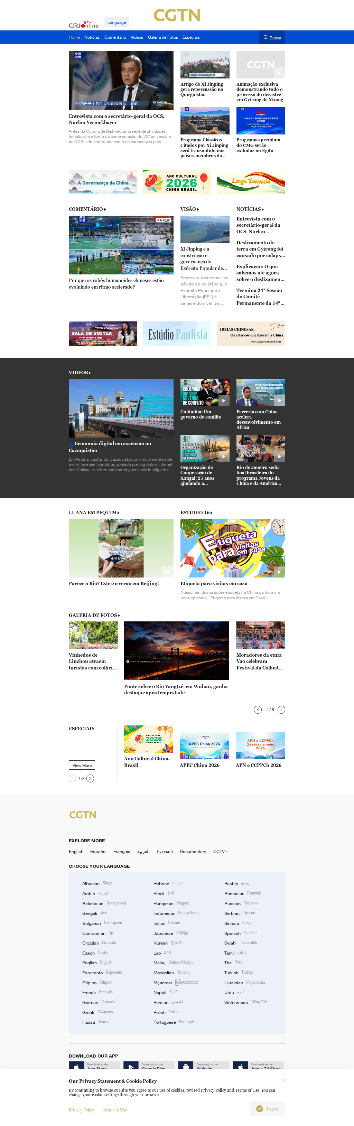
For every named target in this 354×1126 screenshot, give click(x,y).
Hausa (95, 1022)
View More (82, 765)
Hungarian (171, 903)
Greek (97, 1012)
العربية (143, 851)
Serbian (239, 913)
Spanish (240, 933)
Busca (275, 37)
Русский (165, 851)
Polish (166, 1012)
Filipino (97, 982)
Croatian (99, 943)
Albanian (97, 883)
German (98, 1002)
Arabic (95, 893)
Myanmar (175, 982)
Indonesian (177, 913)
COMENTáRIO (86, 209)
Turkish (238, 972)
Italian (166, 923)
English (76, 851)
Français (121, 851)
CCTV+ (220, 851)
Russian (241, 903)
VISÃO (188, 209)
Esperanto (102, 972)
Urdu (234, 992)
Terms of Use (115, 1110)
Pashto (236, 883)
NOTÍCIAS (248, 209)
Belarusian (104, 903)
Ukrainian (244, 982)
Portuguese (174, 1022)
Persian (168, 1002)
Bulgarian (102, 923)
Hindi (163, 893)
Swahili (240, 943)
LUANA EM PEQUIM (93, 512)
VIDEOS (78, 372)
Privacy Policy (81, 1110)
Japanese (170, 933)
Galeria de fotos (93, 615)
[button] (258, 710)
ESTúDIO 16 (194, 512)
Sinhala (238, 923)
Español (98, 851)
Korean (168, 943)
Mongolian (171, 972)
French (97, 992)
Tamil (235, 953)
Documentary (193, 851)
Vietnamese (246, 1002)
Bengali (94, 913)
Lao (162, 953)
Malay (173, 962)
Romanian (242, 893)
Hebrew (167, 883)
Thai (233, 962)
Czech (95, 953)
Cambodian (97, 933)
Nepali (165, 992)
